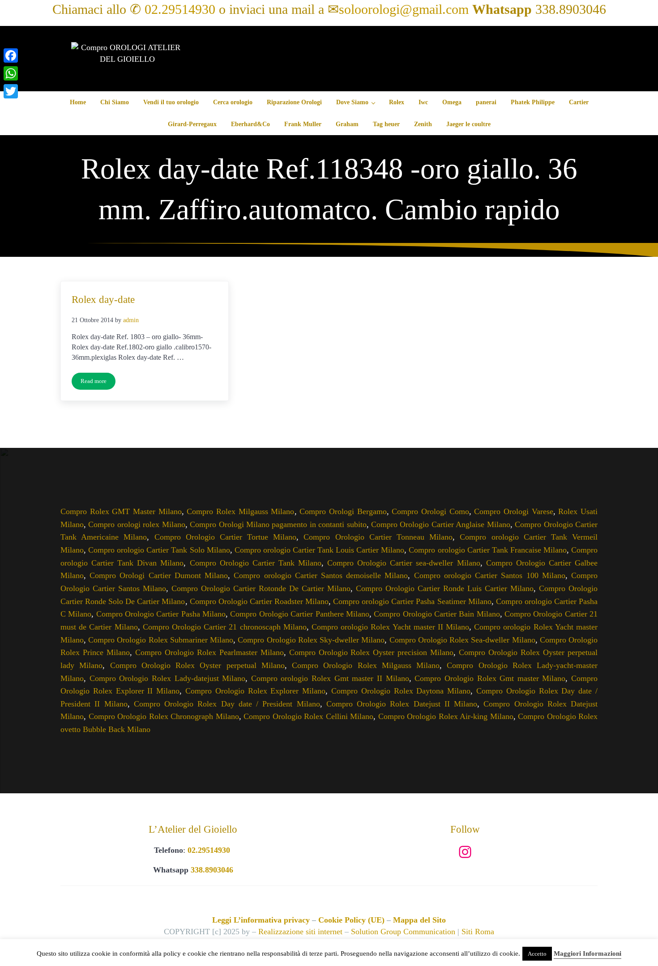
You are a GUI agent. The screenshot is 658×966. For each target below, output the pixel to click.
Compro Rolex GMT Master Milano (121, 511)
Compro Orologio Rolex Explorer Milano (255, 690)
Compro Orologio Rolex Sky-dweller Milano (311, 639)
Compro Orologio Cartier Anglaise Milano (440, 524)
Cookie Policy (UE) (351, 919)
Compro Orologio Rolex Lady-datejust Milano (168, 678)
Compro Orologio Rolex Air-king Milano (445, 716)
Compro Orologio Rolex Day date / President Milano (227, 703)
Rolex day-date (103, 299)
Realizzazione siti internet (300, 931)
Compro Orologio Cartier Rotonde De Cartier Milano (260, 588)
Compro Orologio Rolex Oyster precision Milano (371, 652)
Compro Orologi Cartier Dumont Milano (159, 575)
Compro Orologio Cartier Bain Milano (437, 613)
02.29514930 (180, 9)
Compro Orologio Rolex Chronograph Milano (164, 716)
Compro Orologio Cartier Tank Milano (255, 562)
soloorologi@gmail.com (404, 9)
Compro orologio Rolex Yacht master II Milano (390, 626)
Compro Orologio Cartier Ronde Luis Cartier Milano (445, 588)
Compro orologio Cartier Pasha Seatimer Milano (412, 601)
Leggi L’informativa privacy (261, 919)
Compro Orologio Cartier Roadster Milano (259, 601)
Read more (98, 382)
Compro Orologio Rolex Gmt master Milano (489, 678)
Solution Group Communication (403, 931)
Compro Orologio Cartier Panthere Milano (299, 613)
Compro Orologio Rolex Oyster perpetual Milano (197, 665)
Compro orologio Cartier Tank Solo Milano (159, 549)
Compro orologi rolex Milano (136, 524)
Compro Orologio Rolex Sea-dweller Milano (462, 639)
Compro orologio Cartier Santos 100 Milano (489, 575)
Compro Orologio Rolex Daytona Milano (400, 690)
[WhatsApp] (11, 73)
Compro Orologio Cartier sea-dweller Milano (403, 562)
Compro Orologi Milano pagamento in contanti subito (278, 524)
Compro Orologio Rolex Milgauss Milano (366, 665)
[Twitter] (11, 91)
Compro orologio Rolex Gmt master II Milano (330, 678)
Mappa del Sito (419, 919)
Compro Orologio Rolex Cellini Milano (308, 716)
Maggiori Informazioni (587, 953)
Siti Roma (477, 931)
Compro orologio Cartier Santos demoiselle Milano (321, 575)
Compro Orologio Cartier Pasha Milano (161, 613)
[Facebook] (11, 55)
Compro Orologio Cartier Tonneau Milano (378, 536)
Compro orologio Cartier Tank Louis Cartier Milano (320, 549)
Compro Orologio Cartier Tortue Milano (225, 536)
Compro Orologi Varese (513, 511)
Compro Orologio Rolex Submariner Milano (160, 639)
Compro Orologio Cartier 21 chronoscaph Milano (225, 626)
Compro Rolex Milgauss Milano (240, 511)
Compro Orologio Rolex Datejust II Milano (401, 703)
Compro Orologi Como (430, 511)
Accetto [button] (537, 953)
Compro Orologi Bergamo (342, 511)
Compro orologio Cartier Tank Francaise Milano (488, 549)
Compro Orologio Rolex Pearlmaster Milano (209, 652)
